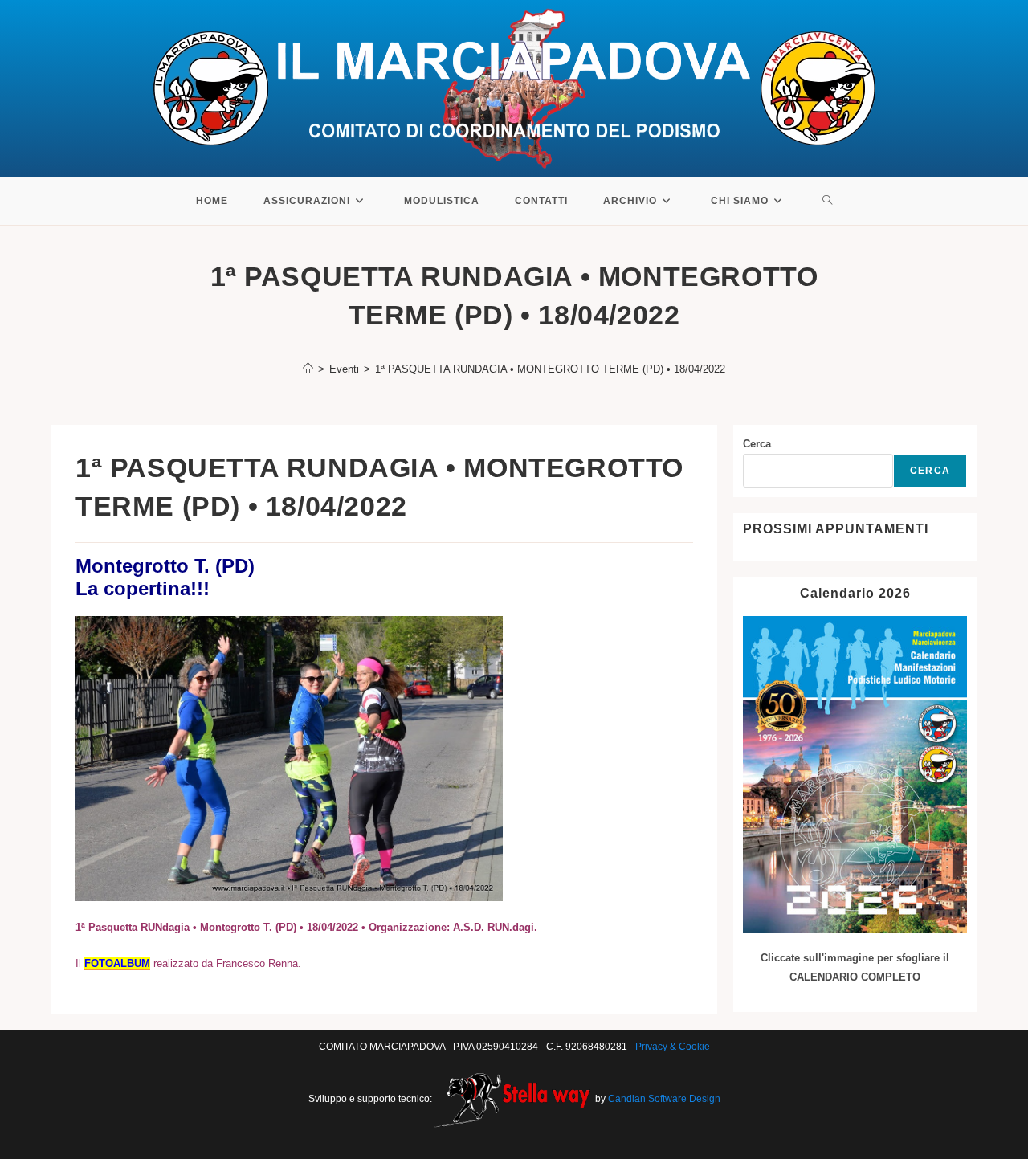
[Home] (308, 369)
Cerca (757, 444)
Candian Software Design (664, 1098)
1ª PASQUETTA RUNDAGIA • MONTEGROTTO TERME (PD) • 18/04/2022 (550, 369)
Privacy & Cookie (672, 1046)
